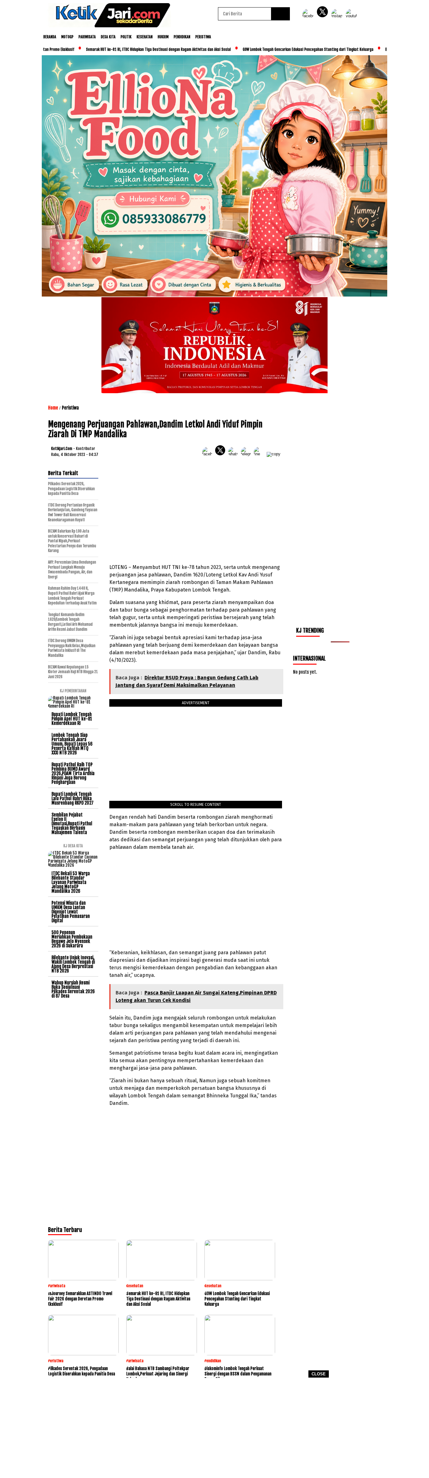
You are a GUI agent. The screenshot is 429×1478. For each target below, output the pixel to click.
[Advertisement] (214, 1430)
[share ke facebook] (208, 454)
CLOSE (319, 1374)
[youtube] (352, 15)
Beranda (49, 37)
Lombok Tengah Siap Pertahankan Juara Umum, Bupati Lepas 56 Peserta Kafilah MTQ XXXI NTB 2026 (72, 743)
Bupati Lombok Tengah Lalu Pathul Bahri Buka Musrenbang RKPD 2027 (73, 798)
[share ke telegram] (247, 454)
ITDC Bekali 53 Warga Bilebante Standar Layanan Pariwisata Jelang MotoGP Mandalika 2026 (71, 882)
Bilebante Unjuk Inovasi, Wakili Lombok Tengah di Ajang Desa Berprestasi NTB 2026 (73, 964)
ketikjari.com (61, 448)
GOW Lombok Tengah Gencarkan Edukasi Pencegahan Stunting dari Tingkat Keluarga (297, 49)
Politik (126, 37)
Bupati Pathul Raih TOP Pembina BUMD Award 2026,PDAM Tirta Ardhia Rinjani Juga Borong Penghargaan (73, 773)
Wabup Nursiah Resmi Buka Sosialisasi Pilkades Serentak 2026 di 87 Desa (73, 989)
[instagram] (338, 15)
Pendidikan (182, 37)
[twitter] (323, 15)
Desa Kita (108, 37)
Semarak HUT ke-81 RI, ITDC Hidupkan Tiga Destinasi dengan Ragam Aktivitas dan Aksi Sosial (147, 49)
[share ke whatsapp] (234, 454)
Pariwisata (87, 37)
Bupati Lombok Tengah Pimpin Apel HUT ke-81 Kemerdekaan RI (72, 719)
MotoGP (67, 37)
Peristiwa (203, 37)
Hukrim (163, 37)
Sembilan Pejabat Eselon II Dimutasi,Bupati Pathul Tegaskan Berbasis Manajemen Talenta (72, 823)
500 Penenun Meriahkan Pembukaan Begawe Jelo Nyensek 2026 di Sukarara (72, 939)
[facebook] (309, 15)
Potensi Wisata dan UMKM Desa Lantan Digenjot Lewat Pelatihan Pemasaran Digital (71, 911)
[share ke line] (260, 454)
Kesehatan (145, 37)
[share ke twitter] (221, 454)
